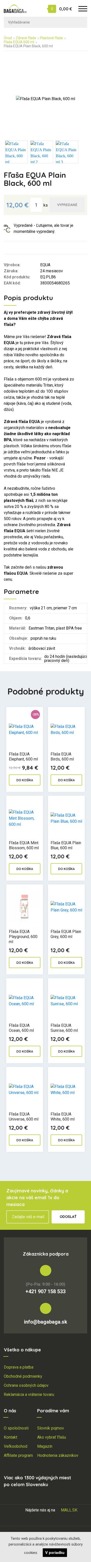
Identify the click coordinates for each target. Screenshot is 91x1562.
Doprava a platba (18, 1367)
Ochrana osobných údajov (26, 1385)
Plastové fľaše (51, 38)
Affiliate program (18, 1455)
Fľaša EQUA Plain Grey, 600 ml (66, 934)
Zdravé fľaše (26, 38)
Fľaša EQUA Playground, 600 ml (23, 936)
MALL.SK (69, 1510)
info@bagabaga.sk (45, 1322)
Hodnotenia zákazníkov (57, 1455)
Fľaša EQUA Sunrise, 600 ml (64, 1028)
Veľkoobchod (15, 1446)
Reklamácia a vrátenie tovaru (29, 1394)
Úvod (8, 38)
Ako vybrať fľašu (51, 1437)
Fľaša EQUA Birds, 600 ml (62, 757)
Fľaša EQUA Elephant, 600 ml (23, 757)
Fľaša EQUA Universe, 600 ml (23, 1117)
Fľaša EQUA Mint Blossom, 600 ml (24, 845)
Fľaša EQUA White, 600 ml (63, 1117)
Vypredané (67, 205)
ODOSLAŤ (68, 1216)
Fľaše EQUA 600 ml (19, 42)
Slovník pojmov (50, 1428)
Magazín (44, 1446)
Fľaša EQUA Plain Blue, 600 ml (66, 845)
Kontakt (10, 1437)
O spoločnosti (16, 1428)
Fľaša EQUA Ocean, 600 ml (21, 1028)
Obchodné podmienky (23, 1376)
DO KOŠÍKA (24, 780)
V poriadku (54, 1552)
